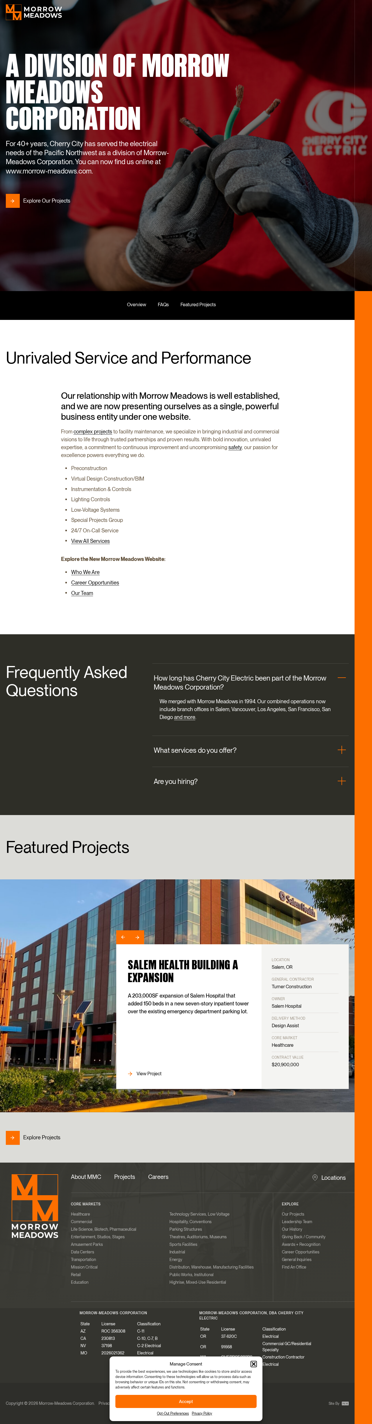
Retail (76, 1274)
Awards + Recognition (301, 1244)
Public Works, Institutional (191, 1274)
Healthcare (80, 1214)
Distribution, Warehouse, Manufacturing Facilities (211, 1267)
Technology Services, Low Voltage (199, 1214)
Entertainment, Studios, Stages (98, 1237)
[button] (254, 1364)
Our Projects (293, 1214)
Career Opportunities (95, 583)
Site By (334, 1404)
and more (184, 717)
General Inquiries (297, 1259)
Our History (292, 1229)
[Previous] (123, 937)
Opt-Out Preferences (173, 1413)
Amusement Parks (87, 1244)
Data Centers (82, 1252)
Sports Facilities (183, 1244)
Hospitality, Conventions (190, 1221)
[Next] (137, 937)
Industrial (177, 1252)
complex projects (93, 431)
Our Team (82, 593)
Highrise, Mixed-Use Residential (197, 1282)
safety (235, 447)
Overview (136, 304)
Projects (124, 1176)
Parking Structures (185, 1229)
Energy (175, 1259)
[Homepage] (34, 12)
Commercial (81, 1221)
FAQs (163, 304)
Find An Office (294, 1267)
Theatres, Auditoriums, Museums (198, 1237)
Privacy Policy (202, 1413)
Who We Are (85, 572)
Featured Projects (198, 304)
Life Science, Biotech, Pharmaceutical (103, 1229)
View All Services (90, 541)
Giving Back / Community (304, 1237)
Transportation (83, 1259)
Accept (186, 1401)
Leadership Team (297, 1221)
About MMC (86, 1176)
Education (79, 1282)
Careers (158, 1176)
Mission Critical (84, 1267)
